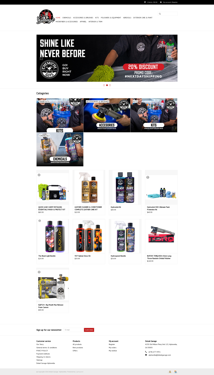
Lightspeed (79, 372)
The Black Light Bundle (46, 256)
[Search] (160, 14)
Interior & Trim (95, 21)
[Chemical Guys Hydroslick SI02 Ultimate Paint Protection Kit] (161, 187)
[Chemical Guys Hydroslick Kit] (125, 187)
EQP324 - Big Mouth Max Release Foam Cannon (50, 306)
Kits (97, 18)
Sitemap (39, 360)
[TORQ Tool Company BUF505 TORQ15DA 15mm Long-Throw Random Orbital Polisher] (161, 236)
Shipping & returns (43, 357)
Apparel (83, 21)
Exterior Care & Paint (142, 18)
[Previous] (41, 58)
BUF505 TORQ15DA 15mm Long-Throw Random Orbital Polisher (159, 257)
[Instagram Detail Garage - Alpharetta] (176, 330)
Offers (75, 351)
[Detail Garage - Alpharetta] (45, 17)
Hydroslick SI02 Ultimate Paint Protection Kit (158, 208)
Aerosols (127, 18)
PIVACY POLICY (42, 351)
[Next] (172, 58)
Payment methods (43, 354)
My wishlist (113, 351)
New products (78, 347)
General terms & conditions (46, 347)
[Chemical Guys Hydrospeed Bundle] (125, 236)
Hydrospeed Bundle (118, 256)
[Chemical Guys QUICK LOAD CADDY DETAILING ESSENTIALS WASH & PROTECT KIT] (52, 187)
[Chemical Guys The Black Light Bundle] (52, 236)
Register (112, 344)
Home (58, 18)
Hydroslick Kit (116, 207)
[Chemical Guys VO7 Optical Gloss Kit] (89, 236)
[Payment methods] (169, 372)
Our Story (40, 344)
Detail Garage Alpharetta (45, 363)
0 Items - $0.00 (152, 2)
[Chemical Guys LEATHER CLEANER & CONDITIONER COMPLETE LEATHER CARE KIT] (89, 187)
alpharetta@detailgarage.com (160, 355)
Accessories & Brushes (83, 18)
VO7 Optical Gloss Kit (82, 256)
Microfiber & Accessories (67, 21)
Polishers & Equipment (111, 18)
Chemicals (66, 18)
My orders (112, 347)
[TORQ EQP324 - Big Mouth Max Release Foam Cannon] (52, 285)
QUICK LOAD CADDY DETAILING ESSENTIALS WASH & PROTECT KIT (51, 208)
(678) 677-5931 (154, 352)
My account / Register (170, 2)
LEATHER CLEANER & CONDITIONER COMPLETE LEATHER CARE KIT (88, 208)
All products (77, 344)
